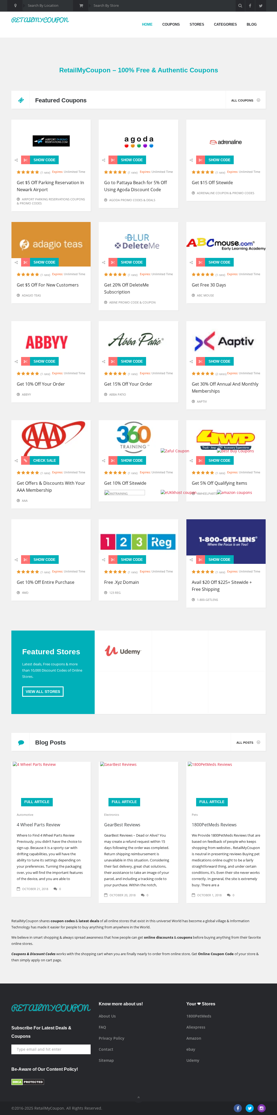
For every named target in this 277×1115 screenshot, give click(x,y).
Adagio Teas (31, 295)
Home (147, 24)
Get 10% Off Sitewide (125, 483)
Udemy (192, 1060)
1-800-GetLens (207, 600)
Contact (106, 1049)
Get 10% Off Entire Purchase (45, 582)
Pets (195, 815)
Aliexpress (195, 1027)
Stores (197, 24)
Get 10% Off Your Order (41, 384)
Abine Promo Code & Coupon (132, 302)
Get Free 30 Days (209, 285)
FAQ (102, 1027)
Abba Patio (117, 394)
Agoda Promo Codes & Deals (132, 200)
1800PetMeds (198, 1016)
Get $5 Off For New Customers (48, 285)
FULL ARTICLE (37, 802)
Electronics (111, 815)
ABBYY (26, 394)
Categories (225, 24)
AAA (25, 500)
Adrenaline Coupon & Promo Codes (225, 193)
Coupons (171, 24)
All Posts (245, 742)
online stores (21, 943)
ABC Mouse (205, 295)
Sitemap (106, 1060)
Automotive (25, 815)
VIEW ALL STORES (43, 691)
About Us (107, 1016)
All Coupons (242, 100)
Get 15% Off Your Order (128, 384)
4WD (25, 593)
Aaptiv (202, 401)
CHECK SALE (44, 461)
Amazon (193, 1038)
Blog (252, 24)
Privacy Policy (111, 1038)
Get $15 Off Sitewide (212, 183)
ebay (190, 1049)
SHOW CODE (43, 160)
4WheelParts (207, 493)
